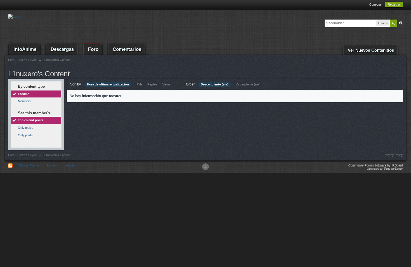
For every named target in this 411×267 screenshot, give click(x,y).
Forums (23, 94)
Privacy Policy (393, 155)
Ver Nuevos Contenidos (371, 50)
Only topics (25, 127)
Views (166, 84)
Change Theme (28, 165)
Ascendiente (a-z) (248, 84)
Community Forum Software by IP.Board (375, 165)
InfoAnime (24, 49)
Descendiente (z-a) (214, 84)
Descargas (62, 49)
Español (52, 165)
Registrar (394, 4)
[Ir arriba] (205, 166)
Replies (152, 84)
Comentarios (127, 49)
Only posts (25, 135)
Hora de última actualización (108, 84)
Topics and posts (30, 120)
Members (24, 101)
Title (139, 84)
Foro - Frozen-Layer (22, 155)
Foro (93, 49)
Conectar (375, 4)
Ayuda (70, 165)
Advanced (400, 23)
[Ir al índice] (14, 16)
